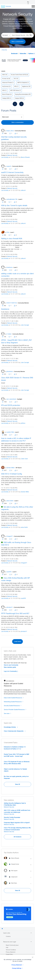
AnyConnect (5, 86)
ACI (15, 78)
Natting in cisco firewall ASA (11, 238)
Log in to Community (10, 671)
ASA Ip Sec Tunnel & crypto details (14, 205)
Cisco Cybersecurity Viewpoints (14, 731)
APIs (15, 86)
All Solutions (17, 837)
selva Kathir (24, 527)
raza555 (23, 598)
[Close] (32, 957)
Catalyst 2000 (5, 98)
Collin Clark (24, 458)
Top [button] (2, 928)
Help (7, 947)
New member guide (10, 667)
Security (4, 50)
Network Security (12, 155)
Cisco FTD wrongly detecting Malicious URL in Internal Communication (17, 829)
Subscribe (23, 53)
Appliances (25, 86)
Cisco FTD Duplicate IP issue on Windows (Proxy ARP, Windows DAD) (16, 763)
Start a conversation (17, 41)
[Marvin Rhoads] (12, 859)
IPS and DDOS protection (10, 405)
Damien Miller (25, 491)
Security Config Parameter (12, 817)
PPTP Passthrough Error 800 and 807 (15, 613)
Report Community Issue (12, 945)
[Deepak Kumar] (12, 866)
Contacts (8, 936)
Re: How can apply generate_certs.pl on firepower (16, 777)
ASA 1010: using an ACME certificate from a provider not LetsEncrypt (17, 811)
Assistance (5, 309)
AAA (3, 74)
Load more (17, 641)
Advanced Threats (7, 82)
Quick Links (6, 933)
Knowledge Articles (10, 727)
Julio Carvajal (25, 325)
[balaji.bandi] (11, 878)
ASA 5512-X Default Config (11, 474)
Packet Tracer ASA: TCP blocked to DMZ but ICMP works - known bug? (16, 755)
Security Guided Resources (12, 705)
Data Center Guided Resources (13, 697)
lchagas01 (24, 563)
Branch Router (6, 94)
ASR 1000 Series (14, 90)
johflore (23, 423)
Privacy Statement (17, 965)
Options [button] (30, 53)
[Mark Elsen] (11, 885)
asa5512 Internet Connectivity (12, 172)
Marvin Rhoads (25, 157)
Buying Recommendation (21, 94)
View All (17, 784)
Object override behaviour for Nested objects (15, 770)
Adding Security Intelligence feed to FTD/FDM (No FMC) (15, 804)
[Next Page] (21, 104)
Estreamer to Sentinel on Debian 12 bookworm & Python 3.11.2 (15, 748)
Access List (5, 78)
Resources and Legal (9, 941)
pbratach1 (24, 631)
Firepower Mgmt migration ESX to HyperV (17, 823)
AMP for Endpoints (22, 82)
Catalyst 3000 (18, 98)
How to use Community (11, 665)
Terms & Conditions (11, 949)
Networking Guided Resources (13, 701)
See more (7, 713)
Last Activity (4, 157)
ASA (3, 90)
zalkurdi (23, 190)
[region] (17, 963)
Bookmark (14, 53)
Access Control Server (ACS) (18, 74)
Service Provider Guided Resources (14, 709)
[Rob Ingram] (11, 872)
